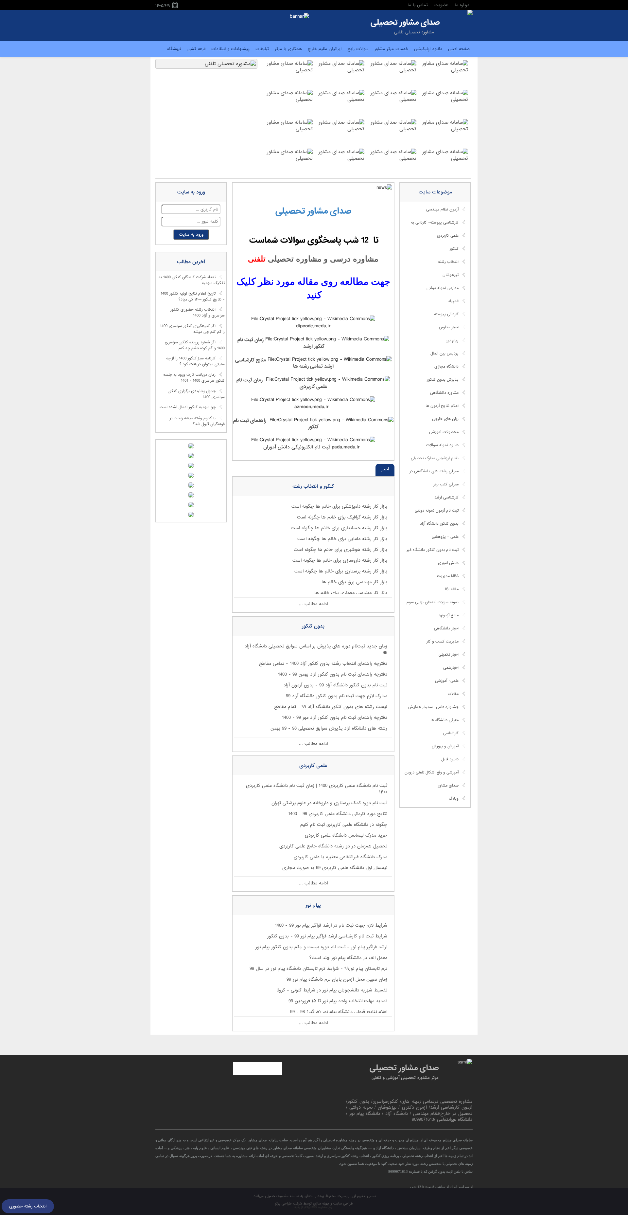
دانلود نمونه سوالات (442, 445)
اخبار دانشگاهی (446, 628)
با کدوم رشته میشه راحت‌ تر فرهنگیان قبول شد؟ (197, 421)
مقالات (453, 694)
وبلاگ (454, 799)
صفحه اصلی (459, 49)
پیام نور (452, 340)
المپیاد (453, 301)
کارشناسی (451, 733)
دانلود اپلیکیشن (428, 49)
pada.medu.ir (345, 447)
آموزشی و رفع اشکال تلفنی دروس (432, 772)
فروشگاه (174, 49)
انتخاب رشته (448, 262)
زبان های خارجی (445, 419)
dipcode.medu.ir (313, 326)
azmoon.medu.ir (311, 407)
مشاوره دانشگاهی (444, 393)
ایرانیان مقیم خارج (324, 49)
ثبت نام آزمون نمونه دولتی (437, 511)
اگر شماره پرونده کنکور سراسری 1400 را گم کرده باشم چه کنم (195, 345)
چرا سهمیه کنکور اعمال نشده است (188, 407)
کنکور (454, 249)
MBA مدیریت (448, 576)
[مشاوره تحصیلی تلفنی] (470, 13)
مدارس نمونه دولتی (443, 288)
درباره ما (462, 5)
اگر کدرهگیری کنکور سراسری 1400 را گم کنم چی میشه (192, 329)
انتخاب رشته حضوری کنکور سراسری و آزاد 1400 (197, 313)
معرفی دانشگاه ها (444, 720)
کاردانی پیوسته (446, 314)
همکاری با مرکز (288, 49)
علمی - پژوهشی (445, 537)
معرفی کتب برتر (446, 484)
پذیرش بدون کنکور (443, 380)
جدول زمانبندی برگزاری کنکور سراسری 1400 (196, 394)
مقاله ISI (452, 589)
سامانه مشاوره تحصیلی (281, 1196)
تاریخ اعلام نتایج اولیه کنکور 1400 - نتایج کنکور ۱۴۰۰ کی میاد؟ (193, 296)
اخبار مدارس (449, 327)
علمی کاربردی (448, 236)
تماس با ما (418, 5)
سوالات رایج (358, 49)
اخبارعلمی (451, 668)
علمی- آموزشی (447, 681)
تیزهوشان (451, 275)
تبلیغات (262, 49)
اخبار (385, 469)
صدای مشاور (448, 786)
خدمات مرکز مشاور (391, 49)
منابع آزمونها (449, 615)
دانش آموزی (448, 563)
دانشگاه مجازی (446, 367)
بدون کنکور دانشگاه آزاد (439, 524)
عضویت (441, 5)
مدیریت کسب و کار (443, 641)
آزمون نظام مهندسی (442, 209)
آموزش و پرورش (445, 746)
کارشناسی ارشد (446, 497)
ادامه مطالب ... (313, 604)
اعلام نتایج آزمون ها (442, 406)
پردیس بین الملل (444, 353)
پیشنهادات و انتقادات (230, 49)
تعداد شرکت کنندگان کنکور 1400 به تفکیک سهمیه (192, 280)
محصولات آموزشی (444, 432)
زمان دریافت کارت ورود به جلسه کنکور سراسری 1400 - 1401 (194, 378)
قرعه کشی (196, 49)
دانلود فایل (450, 759)
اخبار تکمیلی (449, 655)
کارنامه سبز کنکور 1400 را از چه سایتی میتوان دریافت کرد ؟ (195, 362)
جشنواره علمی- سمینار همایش (433, 707)
